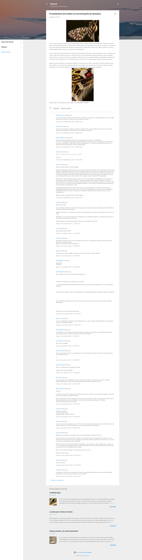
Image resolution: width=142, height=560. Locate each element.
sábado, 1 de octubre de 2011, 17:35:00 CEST (68, 256)
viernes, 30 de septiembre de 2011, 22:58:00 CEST (69, 133)
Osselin (58, 202)
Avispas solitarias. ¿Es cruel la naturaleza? (63, 531)
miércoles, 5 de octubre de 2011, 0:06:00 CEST (68, 455)
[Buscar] (118, 4)
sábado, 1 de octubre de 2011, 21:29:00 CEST (68, 267)
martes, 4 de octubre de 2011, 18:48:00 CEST (68, 428)
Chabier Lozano (60, 115)
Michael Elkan (86, 555)
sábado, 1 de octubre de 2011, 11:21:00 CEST (68, 233)
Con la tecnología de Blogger (84, 552)
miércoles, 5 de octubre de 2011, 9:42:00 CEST (68, 476)
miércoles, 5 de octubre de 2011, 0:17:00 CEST (68, 465)
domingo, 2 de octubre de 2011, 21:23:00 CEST (68, 325)
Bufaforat (58, 152)
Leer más (113, 507)
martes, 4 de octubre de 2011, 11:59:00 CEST (68, 372)
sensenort (58, 126)
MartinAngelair (60, 272)
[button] (115, 14)
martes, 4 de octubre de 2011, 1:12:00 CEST (67, 336)
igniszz (58, 251)
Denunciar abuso (6, 52)
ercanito (58, 164)
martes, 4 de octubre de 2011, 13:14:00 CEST (68, 404)
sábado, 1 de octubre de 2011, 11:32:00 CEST (68, 246)
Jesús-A (58, 409)
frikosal (53, 4)
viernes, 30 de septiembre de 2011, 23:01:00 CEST (69, 160)
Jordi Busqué (59, 329)
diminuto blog (59, 350)
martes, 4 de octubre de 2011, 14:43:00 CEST (68, 416)
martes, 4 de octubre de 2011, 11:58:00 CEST (68, 360)
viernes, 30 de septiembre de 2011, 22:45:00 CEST (69, 121)
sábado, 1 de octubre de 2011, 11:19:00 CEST (68, 223)
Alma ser (58, 318)
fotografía (56, 108)
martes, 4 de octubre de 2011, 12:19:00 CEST (68, 384)
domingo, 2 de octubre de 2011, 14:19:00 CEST (68, 314)
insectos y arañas (66, 108)
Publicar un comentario (57, 480)
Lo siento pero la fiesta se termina (60, 512)
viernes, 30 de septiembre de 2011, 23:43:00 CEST (69, 197)
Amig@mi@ (59, 260)
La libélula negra (55, 493)
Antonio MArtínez (60, 137)
